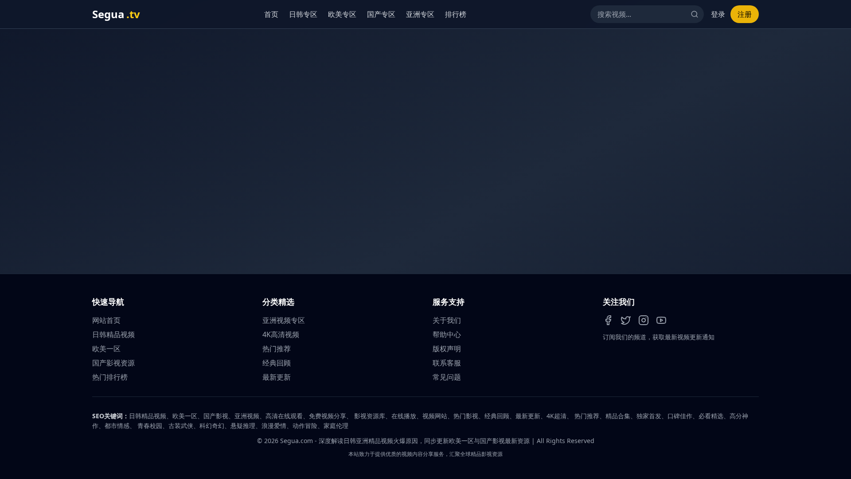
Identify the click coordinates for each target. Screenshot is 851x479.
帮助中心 (447, 334)
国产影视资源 (113, 363)
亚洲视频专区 (283, 320)
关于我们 (447, 320)
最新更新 (276, 377)
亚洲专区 (420, 14)
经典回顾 (276, 363)
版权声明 (447, 348)
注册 (745, 14)
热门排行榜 (110, 377)
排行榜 (455, 14)
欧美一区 (106, 348)
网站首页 (106, 320)
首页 (271, 14)
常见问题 (447, 377)
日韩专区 (303, 14)
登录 (718, 14)
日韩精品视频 (113, 334)
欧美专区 (342, 14)
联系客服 (447, 363)
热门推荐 (276, 348)
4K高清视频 (280, 334)
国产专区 (381, 14)
